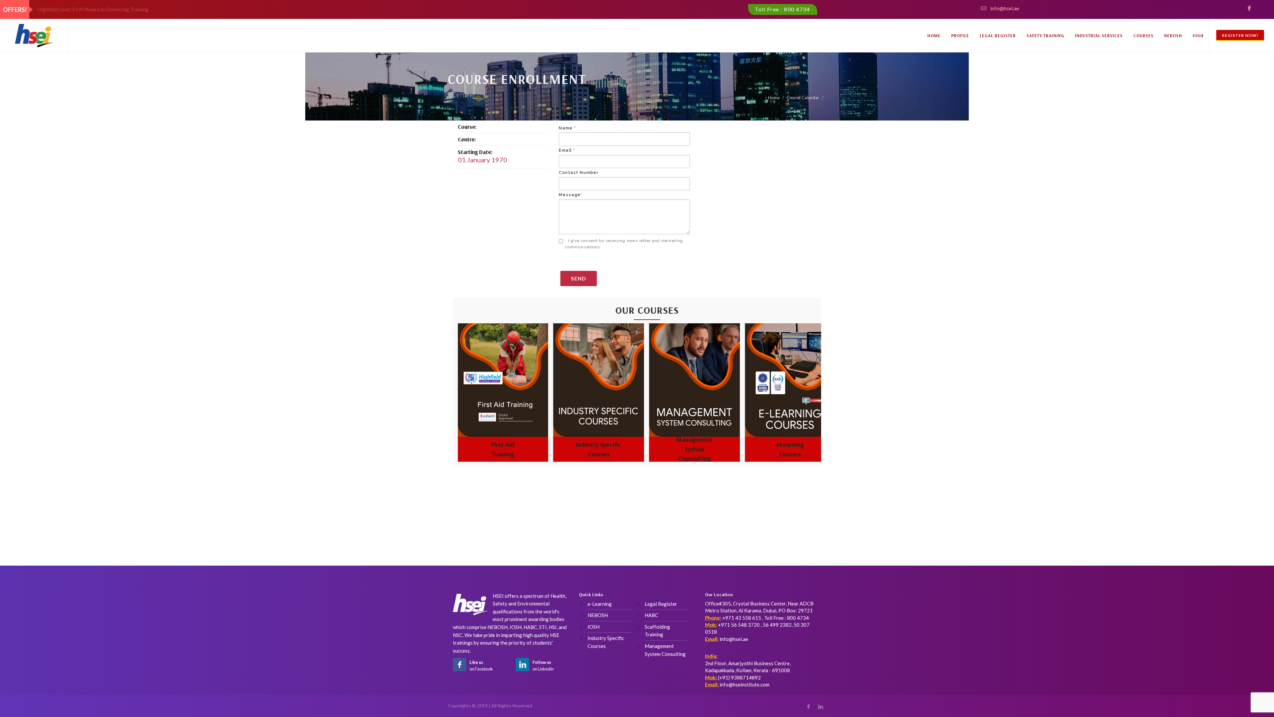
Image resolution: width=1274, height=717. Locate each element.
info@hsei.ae (1004, 8)
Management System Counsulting (598, 449)
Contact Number (579, 172)
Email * (567, 150)
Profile (960, 35)
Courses (1143, 35)
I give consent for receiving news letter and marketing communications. (624, 243)
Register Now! (1240, 35)
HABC (651, 615)
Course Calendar (803, 97)
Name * (567, 128)
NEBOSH (1173, 35)
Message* (571, 195)
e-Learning (600, 604)
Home (934, 35)
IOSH (1198, 35)
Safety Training (1045, 35)
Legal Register (998, 35)
